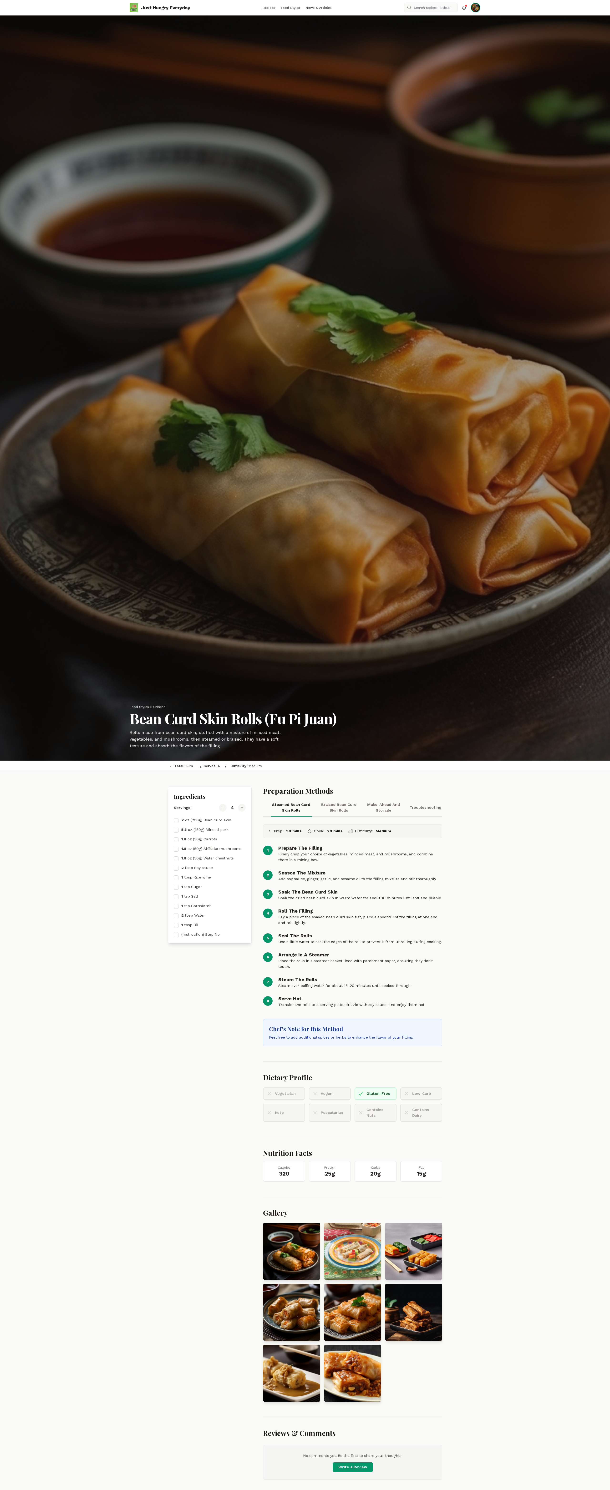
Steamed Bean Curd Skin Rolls (291, 807)
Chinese (159, 707)
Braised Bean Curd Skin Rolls (338, 807)
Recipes (269, 8)
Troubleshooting (425, 807)
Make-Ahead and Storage (383, 807)
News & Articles (318, 8)
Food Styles (290, 8)
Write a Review (352, 1467)
